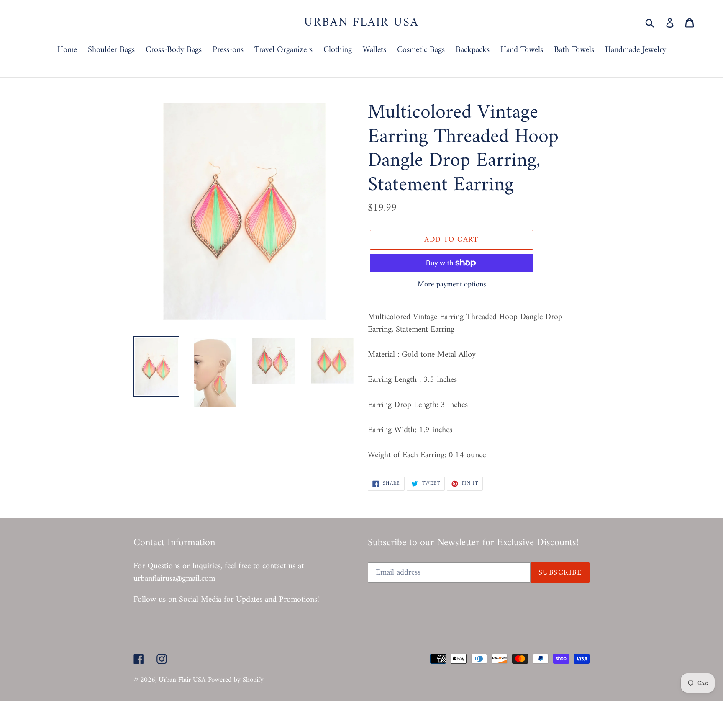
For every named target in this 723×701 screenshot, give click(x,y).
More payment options (452, 284)
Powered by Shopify (236, 680)
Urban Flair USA (361, 23)
